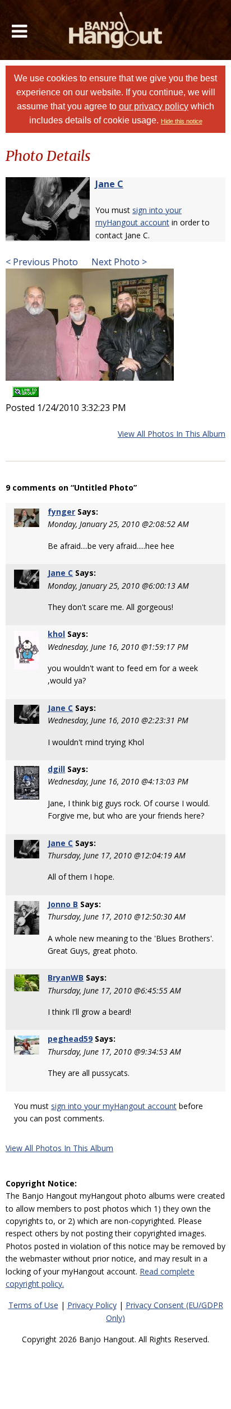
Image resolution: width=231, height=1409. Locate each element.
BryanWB (66, 977)
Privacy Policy (92, 1305)
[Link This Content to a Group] (25, 388)
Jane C (109, 184)
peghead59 (70, 1038)
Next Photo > (118, 262)
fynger (61, 511)
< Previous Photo (42, 262)
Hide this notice (181, 121)
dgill (56, 769)
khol (56, 634)
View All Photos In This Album (171, 433)
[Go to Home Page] (115, 30)
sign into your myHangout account (114, 1106)
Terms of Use (33, 1305)
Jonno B (63, 904)
